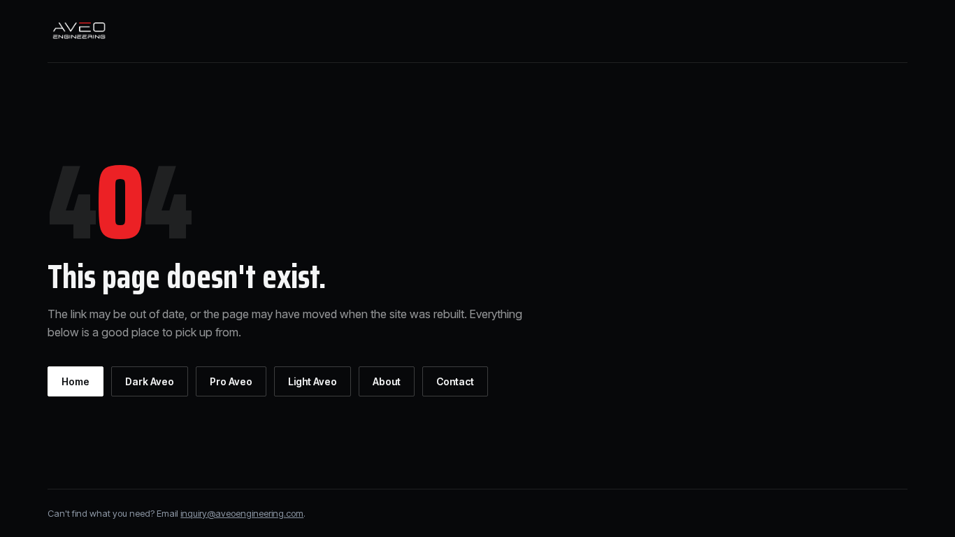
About (387, 381)
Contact (455, 381)
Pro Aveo (231, 381)
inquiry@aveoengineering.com (241, 513)
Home (75, 381)
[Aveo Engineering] (79, 29)
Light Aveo (312, 381)
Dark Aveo (149, 381)
